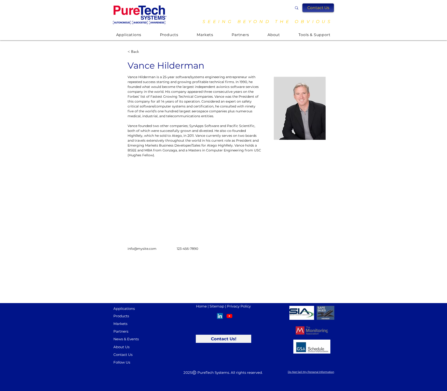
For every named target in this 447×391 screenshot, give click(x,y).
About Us (121, 347)
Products (121, 316)
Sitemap (217, 306)
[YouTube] (229, 316)
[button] (318, 7)
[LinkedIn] (220, 316)
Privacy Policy (239, 306)
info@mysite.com (142, 249)
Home (201, 306)
